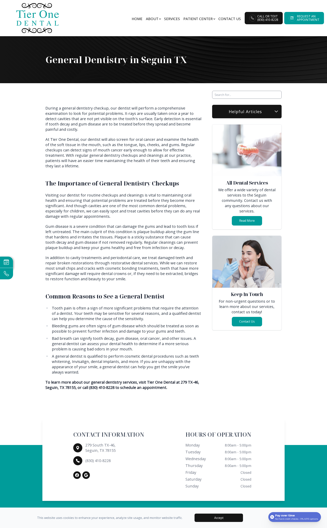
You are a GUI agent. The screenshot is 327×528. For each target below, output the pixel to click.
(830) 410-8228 (98, 460)
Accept (218, 518)
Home (137, 18)
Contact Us (229, 18)
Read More (247, 221)
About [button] (152, 18)
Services (172, 18)
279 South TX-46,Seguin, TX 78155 (100, 448)
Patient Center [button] (198, 18)
